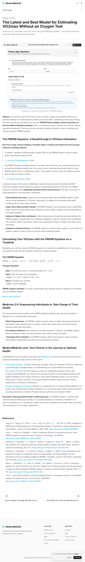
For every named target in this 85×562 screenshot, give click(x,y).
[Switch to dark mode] (77, 3)
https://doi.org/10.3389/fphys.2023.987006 (23, 438)
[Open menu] (81, 3)
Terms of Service (70, 536)
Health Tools (48, 530)
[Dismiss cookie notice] (81, 554)
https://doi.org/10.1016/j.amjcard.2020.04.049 (50, 448)
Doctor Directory (49, 533)
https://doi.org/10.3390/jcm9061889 (63, 429)
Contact (67, 530)
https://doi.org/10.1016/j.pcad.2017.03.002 (25, 472)
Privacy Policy (70, 540)
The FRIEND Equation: (13, 257)
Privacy (76, 554)
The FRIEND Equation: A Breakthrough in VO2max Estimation (39, 139)
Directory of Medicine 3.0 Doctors (19, 386)
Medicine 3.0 (46, 357)
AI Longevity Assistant (14, 371)
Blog (45, 536)
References (8, 418)
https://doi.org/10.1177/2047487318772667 (35, 460)
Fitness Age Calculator (11, 296)
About (46, 543)
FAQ (66, 533)
